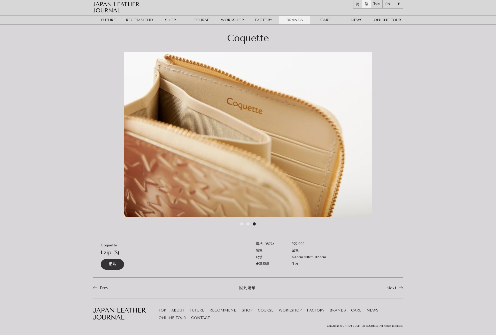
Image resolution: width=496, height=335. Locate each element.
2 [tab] (248, 225)
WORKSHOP (232, 20)
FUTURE (108, 20)
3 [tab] (254, 225)
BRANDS (294, 20)
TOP (162, 311)
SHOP (170, 20)
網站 (112, 264)
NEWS (356, 20)
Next (392, 287)
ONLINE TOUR (172, 318)
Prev (103, 287)
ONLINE (387, 20)
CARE (325, 20)
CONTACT (200, 318)
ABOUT (177, 311)
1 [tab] (241, 225)
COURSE (201, 20)
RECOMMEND (139, 20)
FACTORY (263, 20)
